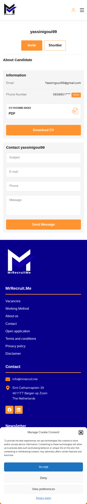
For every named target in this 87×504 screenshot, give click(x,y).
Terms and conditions (20, 338)
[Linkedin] (19, 410)
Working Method (17, 308)
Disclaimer (13, 353)
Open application (17, 331)
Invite (32, 45)
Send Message (43, 224)
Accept (43, 466)
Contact (11, 323)
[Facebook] (9, 410)
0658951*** (66, 95)
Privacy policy (43, 498)
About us (11, 316)
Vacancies (12, 301)
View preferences (43, 489)
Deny (43, 478)
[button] (81, 433)
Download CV (43, 130)
